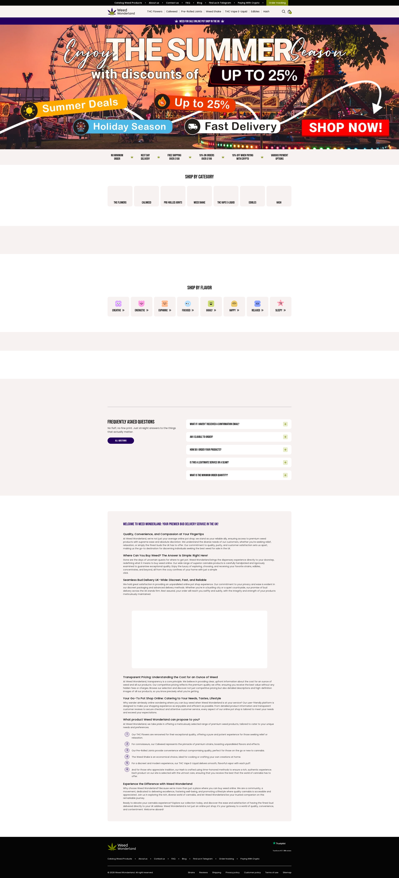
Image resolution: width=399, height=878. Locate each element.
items (290, 13)
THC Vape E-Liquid (236, 11)
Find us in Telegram (220, 2)
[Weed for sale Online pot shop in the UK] (199, 87)
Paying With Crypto (249, 2)
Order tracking (277, 2)
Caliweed (171, 11)
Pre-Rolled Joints (191, 11)
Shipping (216, 872)
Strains (191, 872)
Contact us (172, 2)
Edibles (255, 11)
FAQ (188, 2)
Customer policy (252, 872)
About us (154, 2)
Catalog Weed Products (128, 2)
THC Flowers (154, 11)
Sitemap (287, 872)
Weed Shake (213, 11)
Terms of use (271, 872)
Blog (199, 2)
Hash (266, 11)
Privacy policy (233, 872)
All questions (121, 440)
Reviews (203, 872)
